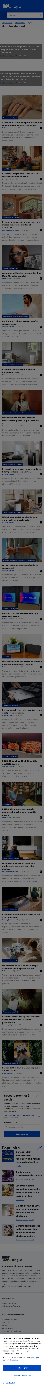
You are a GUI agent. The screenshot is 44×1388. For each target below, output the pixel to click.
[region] (22, 1361)
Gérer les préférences (22, 1375)
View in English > (9, 1383)
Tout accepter (22, 1368)
